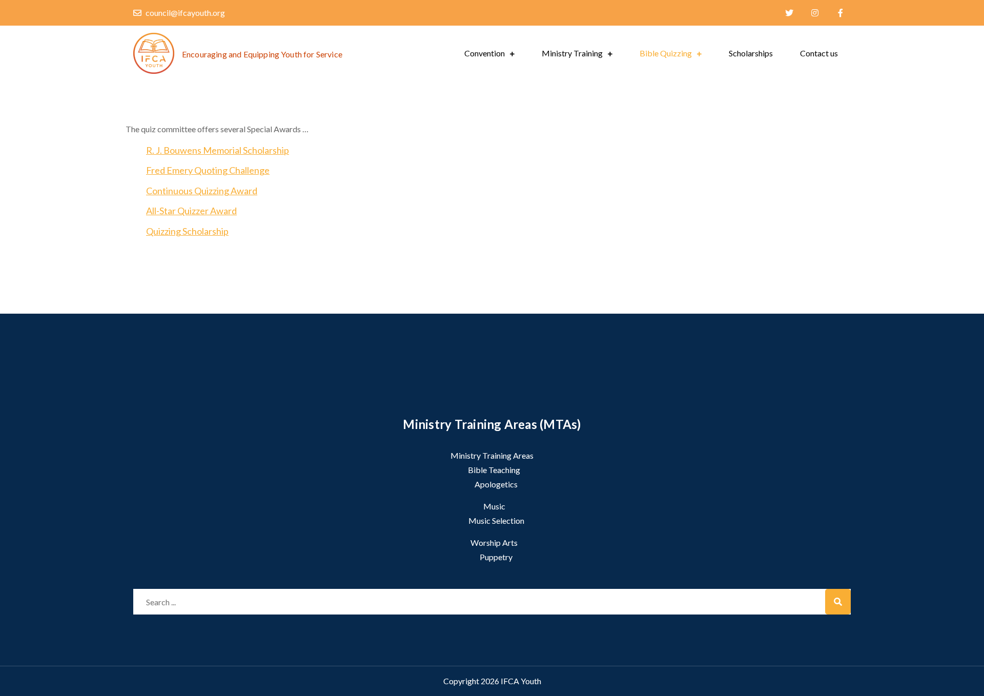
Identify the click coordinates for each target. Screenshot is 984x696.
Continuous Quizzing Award (201, 190)
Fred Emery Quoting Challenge (208, 170)
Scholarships (751, 53)
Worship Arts (494, 542)
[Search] (838, 602)
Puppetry (496, 557)
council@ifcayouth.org (185, 12)
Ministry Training (572, 53)
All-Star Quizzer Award (191, 210)
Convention (484, 53)
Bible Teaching (494, 470)
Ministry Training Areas (492, 455)
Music (494, 506)
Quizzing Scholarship (187, 231)
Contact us (819, 53)
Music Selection (496, 520)
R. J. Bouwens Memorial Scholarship (217, 150)
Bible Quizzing (666, 53)
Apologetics (496, 484)
